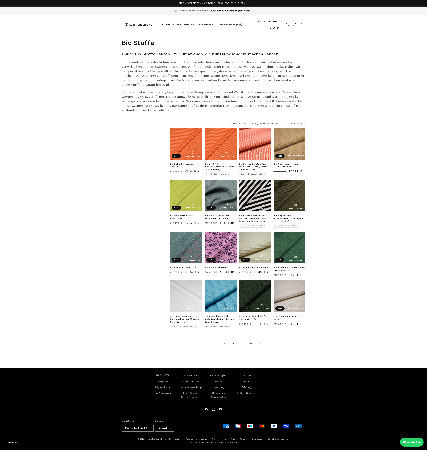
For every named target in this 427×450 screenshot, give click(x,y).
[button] (167, 24)
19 (251, 343)
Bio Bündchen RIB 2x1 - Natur (286, 317)
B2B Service (191, 375)
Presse (219, 381)
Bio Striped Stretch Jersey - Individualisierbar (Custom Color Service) (255, 167)
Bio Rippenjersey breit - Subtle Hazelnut (287, 165)
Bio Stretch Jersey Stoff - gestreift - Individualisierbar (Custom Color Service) (255, 218)
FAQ (246, 381)
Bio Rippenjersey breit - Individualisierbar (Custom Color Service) (219, 319)
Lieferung (218, 387)
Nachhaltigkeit (218, 375)
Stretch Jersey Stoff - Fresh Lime (182, 217)
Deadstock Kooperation (218, 395)
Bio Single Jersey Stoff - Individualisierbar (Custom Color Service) (185, 319)
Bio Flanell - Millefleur (217, 267)
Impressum (257, 439)
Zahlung (246, 387)
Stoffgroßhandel (246, 393)
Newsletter (162, 374)
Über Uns (246, 375)
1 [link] (215, 343)
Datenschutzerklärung (196, 439)
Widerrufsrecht (219, 439)
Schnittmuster (190, 381)
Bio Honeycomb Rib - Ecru (253, 267)
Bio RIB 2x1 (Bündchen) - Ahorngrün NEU (253, 317)
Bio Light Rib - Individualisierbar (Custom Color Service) (219, 167)
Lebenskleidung (153, 439)
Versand (244, 439)
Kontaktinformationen (278, 439)
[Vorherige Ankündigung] (123, 3)
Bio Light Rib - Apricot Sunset (182, 165)
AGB (233, 439)
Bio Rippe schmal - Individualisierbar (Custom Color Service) (288, 218)
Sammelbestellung (190, 387)
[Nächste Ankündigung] (304, 3)
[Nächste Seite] (260, 343)
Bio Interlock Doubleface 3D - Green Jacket (289, 268)
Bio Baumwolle (163, 393)
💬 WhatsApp (412, 442)
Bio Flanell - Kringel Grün (183, 267)
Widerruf (12, 443)
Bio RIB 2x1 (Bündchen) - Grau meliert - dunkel (218, 217)
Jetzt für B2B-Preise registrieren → (231, 10)
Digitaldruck (162, 387)
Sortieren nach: (239, 123)
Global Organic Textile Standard (191, 395)
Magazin (163, 381)
